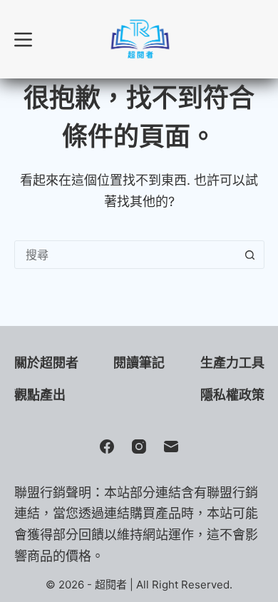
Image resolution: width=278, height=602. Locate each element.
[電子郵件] (171, 446)
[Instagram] (139, 446)
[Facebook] (107, 446)
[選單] (23, 40)
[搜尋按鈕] (250, 254)
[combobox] (126, 254)
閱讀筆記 (139, 362)
